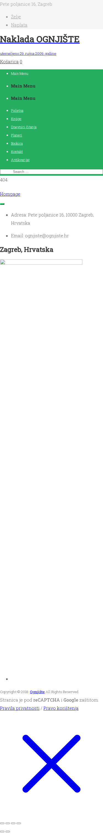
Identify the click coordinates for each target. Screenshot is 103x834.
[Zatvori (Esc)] (18, 823)
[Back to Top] (2, 204)
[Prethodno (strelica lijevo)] (2, 831)
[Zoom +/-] (2, 823)
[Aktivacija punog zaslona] (7, 823)
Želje (16, 16)
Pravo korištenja (61, 708)
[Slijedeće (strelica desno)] (7, 831)
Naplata (19, 25)
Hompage (10, 194)
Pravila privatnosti (20, 708)
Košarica (9, 61)
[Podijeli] (13, 823)
